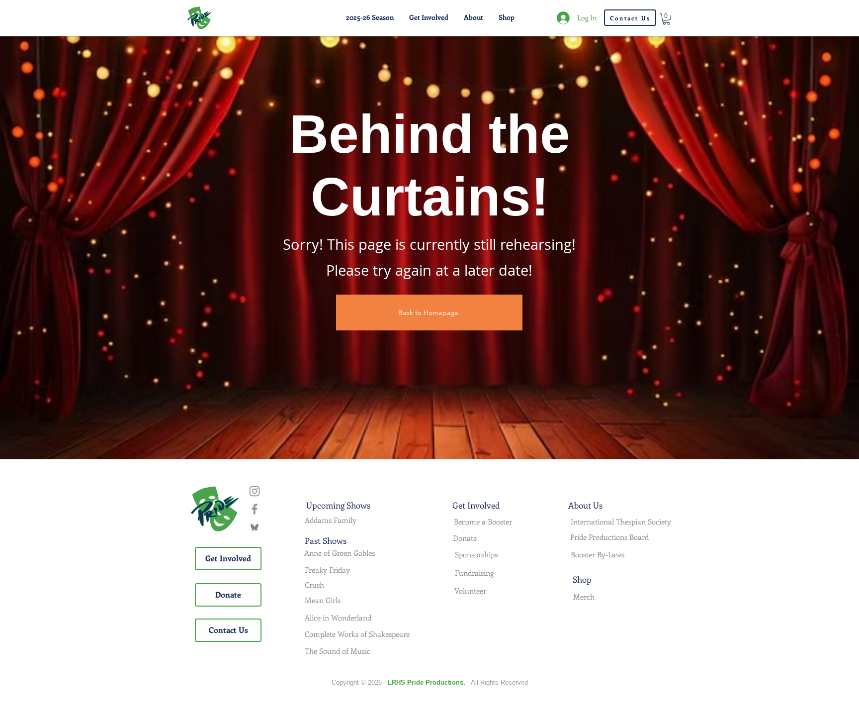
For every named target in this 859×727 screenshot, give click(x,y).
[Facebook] (254, 509)
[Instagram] (254, 491)
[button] (370, 17)
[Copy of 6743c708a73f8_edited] (254, 527)
